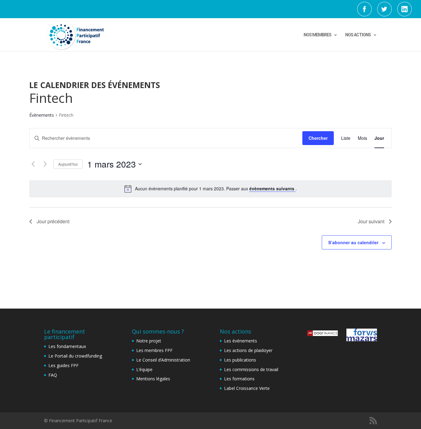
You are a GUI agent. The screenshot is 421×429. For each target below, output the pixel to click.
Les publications (240, 360)
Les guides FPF (63, 365)
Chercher (318, 138)
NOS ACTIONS (358, 35)
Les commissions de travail (251, 369)
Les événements (240, 341)
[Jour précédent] (33, 164)
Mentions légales (153, 379)
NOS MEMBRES (317, 35)
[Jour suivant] (45, 164)
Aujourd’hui (68, 164)
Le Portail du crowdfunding (75, 356)
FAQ (52, 375)
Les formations (239, 379)
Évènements (41, 115)
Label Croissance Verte (247, 388)
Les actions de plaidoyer (248, 350)
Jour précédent (53, 221)
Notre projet (148, 341)
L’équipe (144, 369)
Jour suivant (371, 221)
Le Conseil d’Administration (163, 360)
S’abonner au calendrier (353, 242)
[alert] (210, 188)
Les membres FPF (154, 350)
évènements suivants (272, 188)
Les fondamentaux (67, 346)
